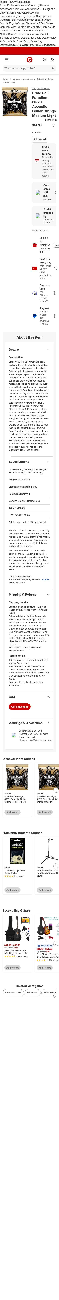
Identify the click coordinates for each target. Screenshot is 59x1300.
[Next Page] (55, 790)
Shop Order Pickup (13, 41)
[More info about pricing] (53, 125)
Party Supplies (42, 26)
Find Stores (49, 44)
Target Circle (35, 44)
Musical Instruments (22, 79)
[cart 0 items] (52, 59)
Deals (11, 34)
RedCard (23, 44)
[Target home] (29, 60)
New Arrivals (33, 34)
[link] (45, 119)
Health (19, 19)
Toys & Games (17, 23)
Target (6, 79)
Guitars (40, 79)
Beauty (21, 16)
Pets (12, 19)
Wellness (28, 19)
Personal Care (33, 16)
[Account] (44, 59)
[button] (45, 119)
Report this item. (46, 579)
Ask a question (19, 706)
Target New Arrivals (11, 1)
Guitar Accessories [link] (13, 993)
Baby (14, 16)
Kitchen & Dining (39, 9)
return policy (23, 682)
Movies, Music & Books (21, 26)
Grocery (21, 12)
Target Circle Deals (37, 37)
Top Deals (21, 37)
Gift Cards (12, 30)
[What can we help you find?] (29, 68)
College (12, 5)
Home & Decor (22, 9)
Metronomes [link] (32, 993)
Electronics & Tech (35, 23)
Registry (13, 44)
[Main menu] (6, 59)
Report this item (40, 230)
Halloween (23, 5)
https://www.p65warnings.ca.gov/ (35, 740)
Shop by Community (29, 30)
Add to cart (40, 139)
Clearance (20, 34)
